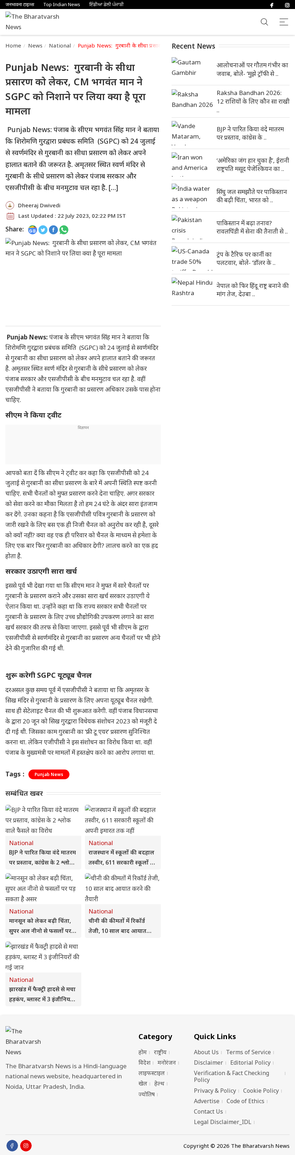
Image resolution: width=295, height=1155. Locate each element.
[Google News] (32, 229)
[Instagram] (287, 4)
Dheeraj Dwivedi (39, 205)
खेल (143, 1083)
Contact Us (208, 1111)
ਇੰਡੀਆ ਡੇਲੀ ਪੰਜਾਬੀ (106, 4)
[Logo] (68, 1041)
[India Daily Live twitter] (42, 229)
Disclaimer (208, 1062)
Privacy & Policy (215, 1091)
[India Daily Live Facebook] (53, 229)
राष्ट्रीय (160, 1052)
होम (143, 1052)
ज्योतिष (147, 1094)
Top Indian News (61, 4)
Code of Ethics (245, 1101)
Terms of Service (248, 1052)
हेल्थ (159, 1083)
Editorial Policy (250, 1062)
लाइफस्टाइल (152, 1073)
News (35, 45)
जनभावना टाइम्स (19, 4)
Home (13, 45)
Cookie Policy (261, 1091)
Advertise (206, 1101)
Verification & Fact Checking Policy (231, 1076)
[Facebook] (271, 4)
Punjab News (49, 774)
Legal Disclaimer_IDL (222, 1122)
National (60, 45)
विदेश (144, 1062)
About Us (206, 1052)
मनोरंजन (167, 1062)
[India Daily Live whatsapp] (63, 229)
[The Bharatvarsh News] (36, 22)
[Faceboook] (12, 1145)
